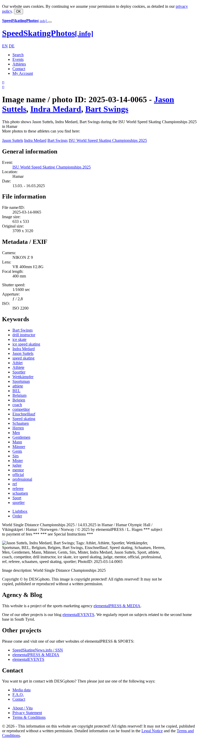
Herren (18, 428)
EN (5, 46)
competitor (21, 409)
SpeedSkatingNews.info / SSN (37, 650)
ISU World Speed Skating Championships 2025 (108, 140)
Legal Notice (152, 731)
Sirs (15, 456)
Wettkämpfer (22, 377)
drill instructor (23, 335)
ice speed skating (26, 344)
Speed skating (23, 418)
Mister (17, 460)
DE (12, 46)
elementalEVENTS (78, 614)
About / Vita (22, 708)
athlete (17, 386)
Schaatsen (20, 423)
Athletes (19, 64)
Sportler (18, 372)
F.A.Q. (18, 694)
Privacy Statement (27, 712)
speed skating (23, 358)
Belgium (19, 395)
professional (22, 479)
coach (17, 404)
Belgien (18, 400)
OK (18, 11)
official (18, 474)
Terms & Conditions (29, 717)
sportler (18, 502)
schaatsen (20, 493)
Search (18, 55)
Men (16, 432)
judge (17, 465)
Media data (21, 690)
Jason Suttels (12, 140)
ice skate (19, 339)
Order (17, 516)
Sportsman (21, 381)
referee (18, 488)
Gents (17, 451)
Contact (18, 69)
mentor (18, 470)
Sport (16, 498)
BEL (16, 391)
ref (14, 484)
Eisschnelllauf (23, 414)
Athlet (17, 363)
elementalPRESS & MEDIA (117, 606)
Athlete (18, 367)
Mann (17, 442)
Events (18, 59)
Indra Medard (55, 109)
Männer (18, 446)
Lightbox (19, 511)
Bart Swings (106, 109)
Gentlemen (21, 437)
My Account (22, 73)
